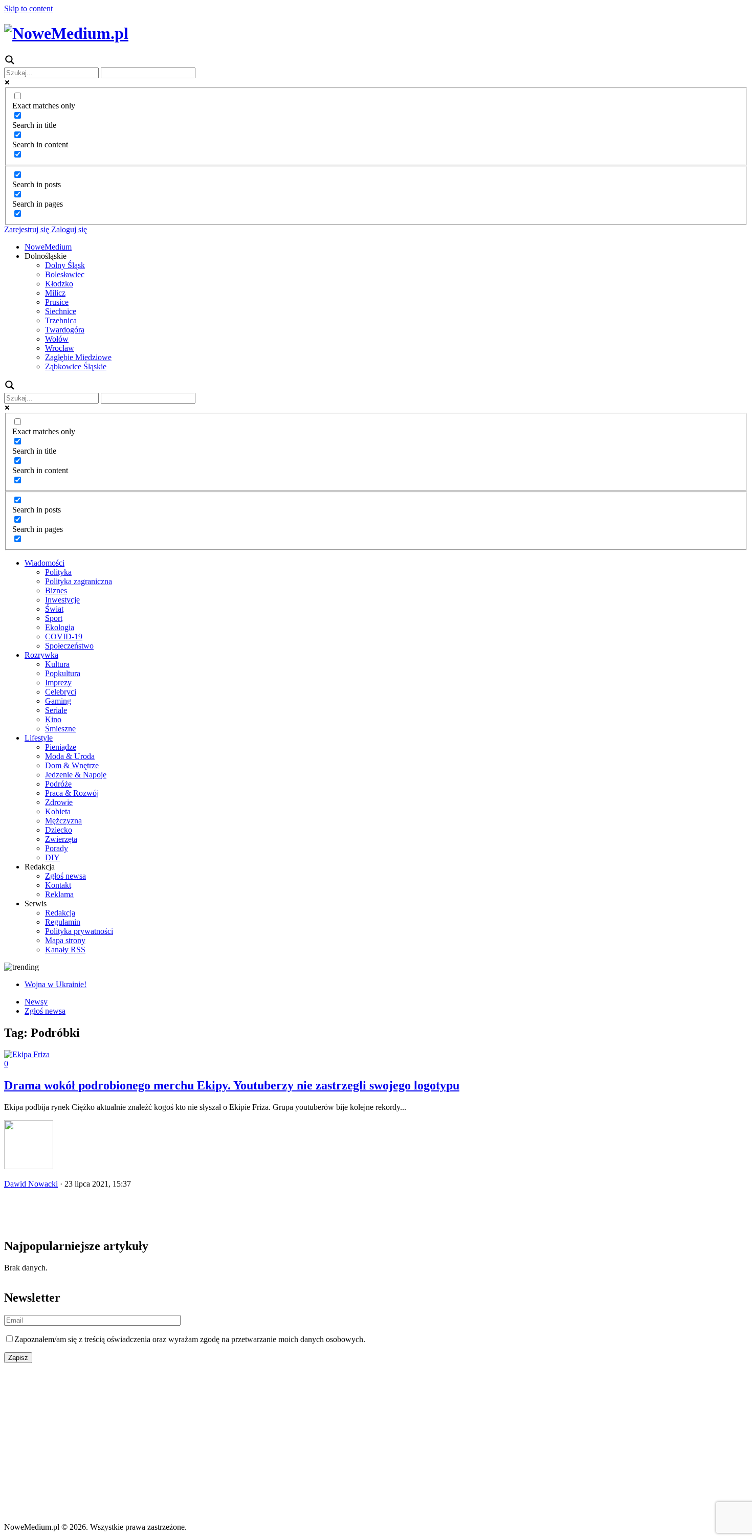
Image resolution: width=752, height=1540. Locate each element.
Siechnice (60, 311)
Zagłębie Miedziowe (78, 357)
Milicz (55, 292)
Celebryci (60, 691)
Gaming (58, 701)
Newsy (36, 1001)
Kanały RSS (65, 949)
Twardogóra (64, 329)
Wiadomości (44, 563)
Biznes (56, 590)
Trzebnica (61, 320)
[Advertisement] (376, 1442)
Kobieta (58, 811)
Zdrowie (59, 802)
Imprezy (58, 682)
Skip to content (28, 8)
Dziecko (58, 829)
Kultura (57, 664)
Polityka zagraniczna (78, 581)
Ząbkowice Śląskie (75, 366)
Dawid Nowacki (31, 1183)
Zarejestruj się (26, 229)
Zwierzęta (61, 839)
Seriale (56, 710)
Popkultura (62, 673)
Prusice (57, 302)
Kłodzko (59, 283)
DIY (52, 857)
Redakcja (60, 912)
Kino (53, 719)
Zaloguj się (68, 229)
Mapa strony (65, 940)
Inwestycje (62, 599)
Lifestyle (39, 737)
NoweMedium (48, 246)
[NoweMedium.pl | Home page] (66, 33)
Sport (53, 618)
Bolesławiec (64, 274)
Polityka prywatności (79, 931)
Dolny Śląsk (65, 265)
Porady (56, 848)
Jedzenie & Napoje (75, 774)
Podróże (58, 783)
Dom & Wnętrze (72, 765)
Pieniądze (60, 747)
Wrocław (59, 348)
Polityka (58, 572)
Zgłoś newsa (65, 876)
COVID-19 (63, 636)
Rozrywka (41, 655)
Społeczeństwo (69, 645)
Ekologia (59, 627)
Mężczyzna (63, 820)
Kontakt (58, 885)
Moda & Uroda (70, 756)
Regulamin (62, 922)
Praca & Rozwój (72, 793)
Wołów (57, 338)
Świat (54, 609)
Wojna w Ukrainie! (55, 984)
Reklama (59, 894)
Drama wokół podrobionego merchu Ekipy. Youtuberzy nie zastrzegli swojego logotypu (231, 1085)
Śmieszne (60, 728)
